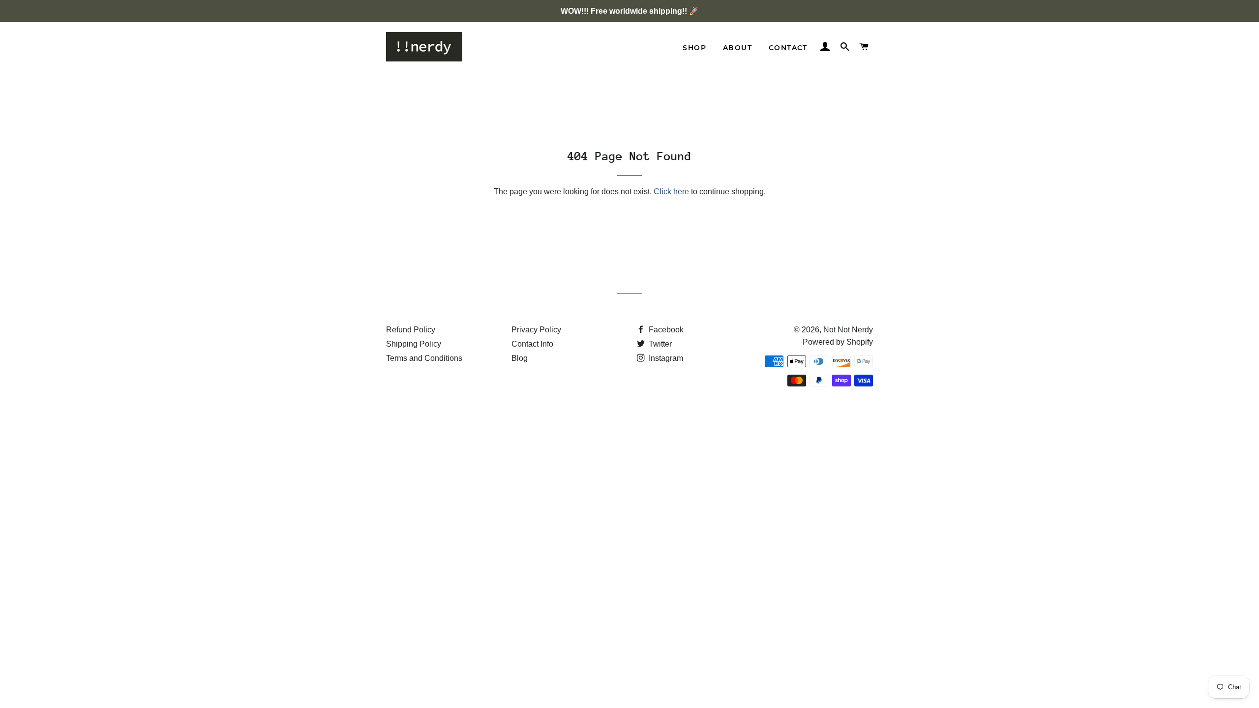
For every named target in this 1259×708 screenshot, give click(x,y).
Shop (694, 47)
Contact (788, 47)
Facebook (665, 329)
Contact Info (532, 344)
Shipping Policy (413, 344)
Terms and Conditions (424, 358)
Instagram (665, 358)
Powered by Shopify (838, 342)
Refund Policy (410, 329)
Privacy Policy (536, 329)
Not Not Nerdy (848, 329)
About (737, 47)
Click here (671, 191)
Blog (519, 358)
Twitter (659, 344)
